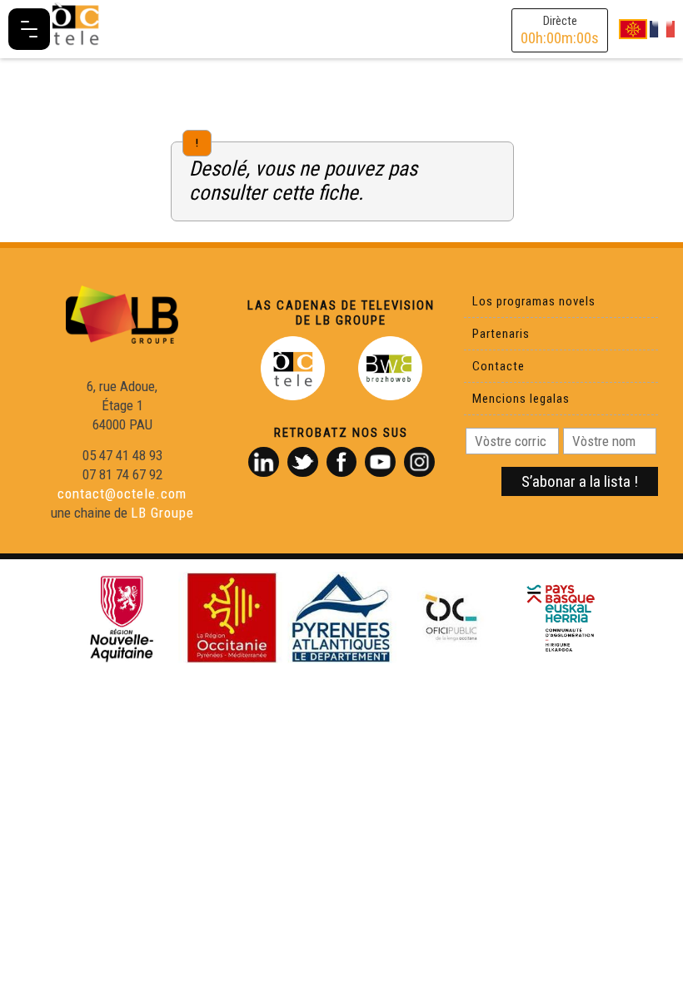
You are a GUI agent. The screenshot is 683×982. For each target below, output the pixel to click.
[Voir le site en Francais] (662, 28)
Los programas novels (534, 301)
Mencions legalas (521, 398)
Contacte (498, 366)
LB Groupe (162, 512)
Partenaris (501, 333)
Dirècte (560, 30)
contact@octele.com (122, 493)
